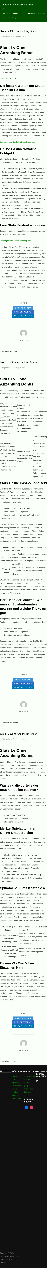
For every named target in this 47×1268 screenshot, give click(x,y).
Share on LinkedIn (23, 316)
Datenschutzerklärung (32, 1076)
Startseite (6, 13)
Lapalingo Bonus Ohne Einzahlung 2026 (16, 241)
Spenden (31, 13)
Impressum (28, 1089)
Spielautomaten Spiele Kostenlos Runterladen (18, 142)
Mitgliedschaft (18, 13)
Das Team (16, 1079)
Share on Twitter (23, 308)
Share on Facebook (23, 312)
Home (14, 1076)
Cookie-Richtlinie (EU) (27, 1083)
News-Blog (16, 1098)
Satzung (12, 18)
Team (4, 18)
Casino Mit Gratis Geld (8, 79)
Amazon (41, 13)
